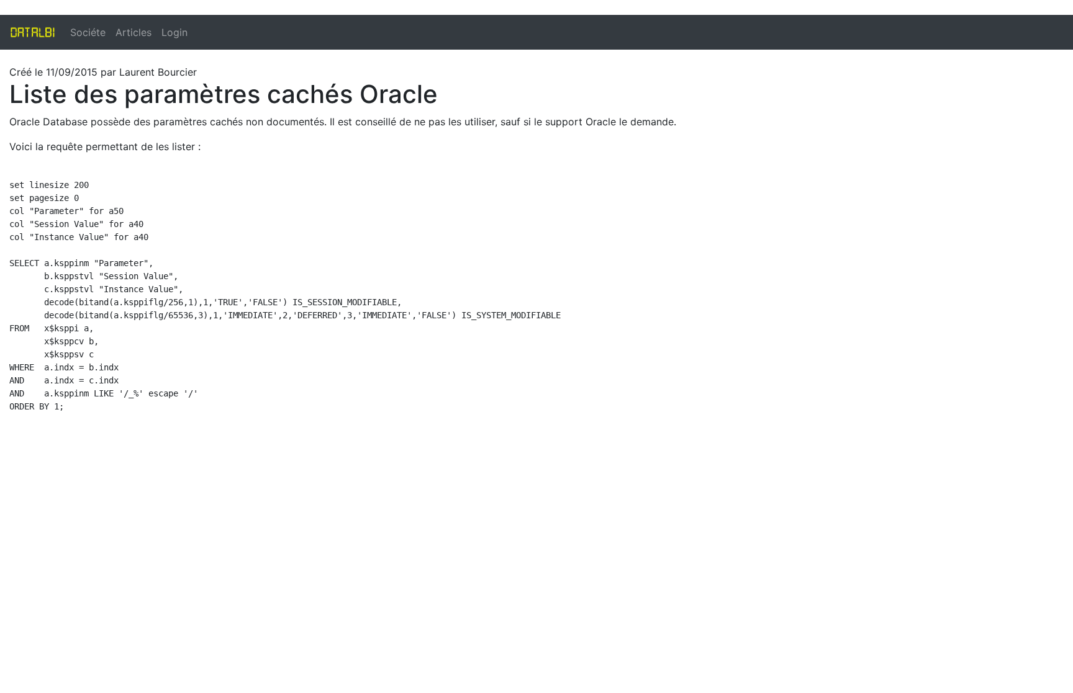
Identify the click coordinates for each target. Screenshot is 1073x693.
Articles (133, 32)
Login (174, 32)
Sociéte (88, 32)
